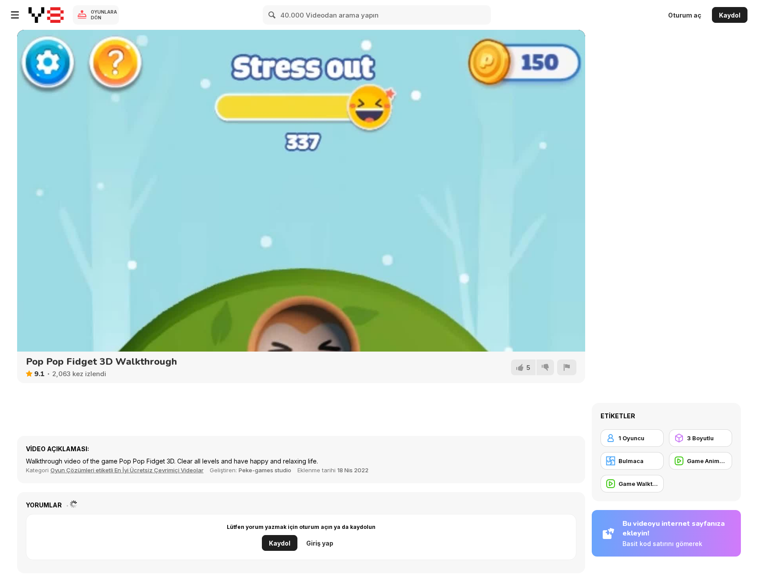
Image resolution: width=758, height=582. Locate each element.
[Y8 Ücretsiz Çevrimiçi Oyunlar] (46, 15)
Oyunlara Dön (104, 14)
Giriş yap (319, 543)
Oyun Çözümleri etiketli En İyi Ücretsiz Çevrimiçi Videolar (127, 470)
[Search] (272, 15)
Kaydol (729, 15)
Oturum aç (684, 15)
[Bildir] (566, 367)
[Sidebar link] (15, 15)
